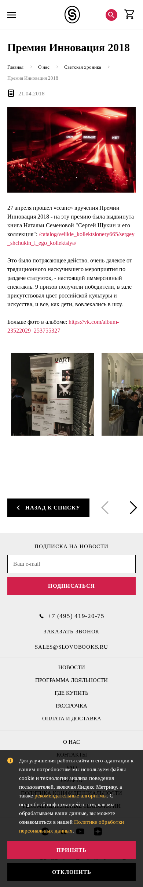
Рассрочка (71, 706)
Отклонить (71, 872)
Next (132, 507)
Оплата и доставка (71, 718)
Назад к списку (52, 508)
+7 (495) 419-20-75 (76, 616)
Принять (71, 850)
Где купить (71, 693)
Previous (106, 507)
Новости (71, 667)
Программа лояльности (71, 680)
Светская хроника (82, 67)
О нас (44, 67)
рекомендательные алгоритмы (70, 796)
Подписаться (71, 586)
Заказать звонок (71, 631)
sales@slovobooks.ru (71, 647)
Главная (15, 67)
